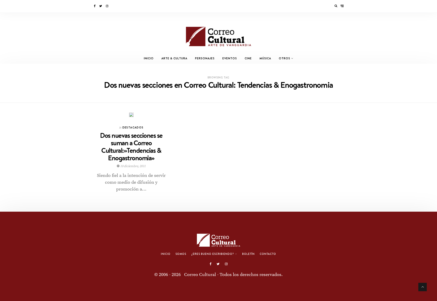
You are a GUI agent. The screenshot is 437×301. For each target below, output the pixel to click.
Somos (180, 254)
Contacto (268, 254)
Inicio (149, 58)
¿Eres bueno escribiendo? (212, 254)
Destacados (133, 127)
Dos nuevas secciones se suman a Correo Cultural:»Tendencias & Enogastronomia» (131, 147)
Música (265, 58)
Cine (248, 58)
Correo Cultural (200, 275)
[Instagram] (107, 6)
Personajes (205, 58)
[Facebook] (95, 6)
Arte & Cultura (174, 58)
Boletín (248, 254)
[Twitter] (101, 6)
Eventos (229, 58)
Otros (284, 58)
